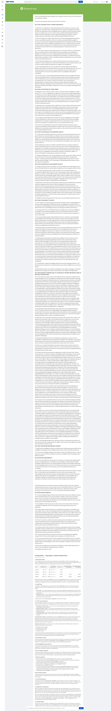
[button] (105, 1)
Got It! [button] (81, 708)
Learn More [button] (62, 708)
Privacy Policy (53, 490)
